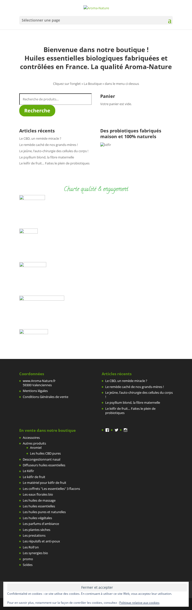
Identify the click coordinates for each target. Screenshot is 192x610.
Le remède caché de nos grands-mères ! (48, 144)
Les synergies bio (35, 553)
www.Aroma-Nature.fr (39, 380)
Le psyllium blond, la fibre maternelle (46, 157)
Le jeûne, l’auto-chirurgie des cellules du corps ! (53, 151)
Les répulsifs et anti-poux (41, 541)
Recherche (37, 110)
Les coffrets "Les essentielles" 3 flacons (51, 488)
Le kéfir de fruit (34, 477)
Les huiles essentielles (39, 506)
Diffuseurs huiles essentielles (44, 465)
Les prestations (34, 535)
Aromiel (36, 447)
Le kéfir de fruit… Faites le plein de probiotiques (54, 163)
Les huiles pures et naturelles (44, 512)
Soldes (27, 564)
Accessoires (31, 437)
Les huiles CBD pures (45, 453)
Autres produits (34, 443)
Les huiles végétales (37, 518)
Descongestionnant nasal (41, 459)
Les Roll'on (31, 547)
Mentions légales (35, 390)
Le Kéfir (28, 471)
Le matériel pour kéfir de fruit (44, 482)
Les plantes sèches (36, 529)
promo (28, 559)
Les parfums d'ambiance (41, 523)
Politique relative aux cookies (139, 602)
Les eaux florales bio (38, 494)
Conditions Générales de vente (45, 396)
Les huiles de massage (39, 500)
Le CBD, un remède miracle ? (40, 138)
